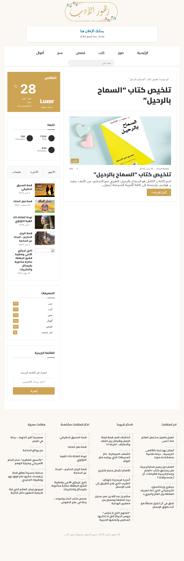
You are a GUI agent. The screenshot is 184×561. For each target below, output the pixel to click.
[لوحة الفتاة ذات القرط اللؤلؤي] (45, 222)
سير (60, 53)
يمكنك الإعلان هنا (92, 31)
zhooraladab (162, 168)
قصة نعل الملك (22, 201)
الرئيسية (142, 53)
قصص (80, 53)
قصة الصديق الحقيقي (24, 187)
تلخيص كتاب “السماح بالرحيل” (132, 174)
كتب (101, 53)
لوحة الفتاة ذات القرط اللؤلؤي (22, 219)
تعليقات (16, 172)
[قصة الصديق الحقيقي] (45, 190)
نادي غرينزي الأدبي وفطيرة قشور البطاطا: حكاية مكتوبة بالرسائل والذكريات (23, 260)
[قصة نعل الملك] (45, 206)
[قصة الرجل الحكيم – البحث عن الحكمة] (45, 238)
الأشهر (51, 172)
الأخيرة (34, 172)
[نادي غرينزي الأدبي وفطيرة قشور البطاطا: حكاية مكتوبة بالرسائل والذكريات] (45, 255)
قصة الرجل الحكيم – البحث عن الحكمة (23, 237)
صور (121, 53)
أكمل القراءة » (159, 192)
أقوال (40, 53)
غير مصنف (46, 332)
